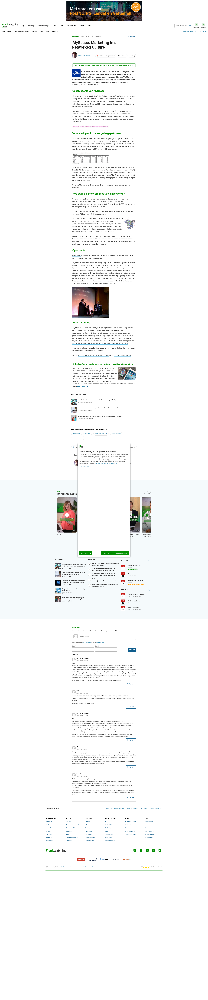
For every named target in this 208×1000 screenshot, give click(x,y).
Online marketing (99, 433)
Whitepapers (71, 26)
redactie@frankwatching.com (115, 808)
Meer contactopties (155, 808)
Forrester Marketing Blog (122, 355)
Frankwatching (51, 818)
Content (147, 825)
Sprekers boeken (90, 837)
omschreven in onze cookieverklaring (106, 463)
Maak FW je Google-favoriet (107, 56)
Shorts (47, 31)
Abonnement (108, 837)
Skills (106, 831)
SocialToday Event (130, 831)
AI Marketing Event (130, 821)
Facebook (78, 338)
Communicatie (149, 821)
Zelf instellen (84, 553)
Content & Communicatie (22, 31)
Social (41, 31)
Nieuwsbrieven (50, 828)
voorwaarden (100, 642)
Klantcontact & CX (71, 828)
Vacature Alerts (149, 837)
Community (55, 31)
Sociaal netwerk (116, 433)
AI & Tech (10, 31)
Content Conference (130, 825)
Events (54, 26)
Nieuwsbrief (196, 27)
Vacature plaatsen (150, 834)
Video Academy (43, 26)
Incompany (88, 834)
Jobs (62, 26)
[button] (149, 492)
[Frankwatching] (10, 25)
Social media (76, 438)
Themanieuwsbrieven (189, 31)
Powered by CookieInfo (85, 466)
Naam (74, 646)
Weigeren (106, 553)
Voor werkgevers (149, 831)
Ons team (49, 834)
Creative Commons (63, 867)
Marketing (34, 31)
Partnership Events (130, 834)
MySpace (75, 96)
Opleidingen (88, 831)
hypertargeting (100, 328)
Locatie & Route (89, 840)
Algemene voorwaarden (76, 867)
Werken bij (49, 837)
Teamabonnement (110, 840)
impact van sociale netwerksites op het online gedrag (94, 139)
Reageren (131, 684)
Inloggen (203, 27)
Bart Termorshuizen (84, 55)
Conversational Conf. (131, 828)
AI (105, 821)
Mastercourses (89, 825)
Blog (22, 26)
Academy (31, 26)
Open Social (76, 255)
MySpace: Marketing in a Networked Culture (93, 355)
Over (88, 26)
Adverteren (49, 821)
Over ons (48, 831)
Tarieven (145, 808)
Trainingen (88, 828)
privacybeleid (87, 642)
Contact (48, 825)
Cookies (85, 867)
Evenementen (76, 433)
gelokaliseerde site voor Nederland (85, 104)
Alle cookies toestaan (121, 553)
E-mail (97, 646)
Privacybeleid (92, 867)
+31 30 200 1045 (133, 808)
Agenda (82, 26)
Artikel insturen (202, 31)
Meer (149, 561)
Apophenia (126, 119)
